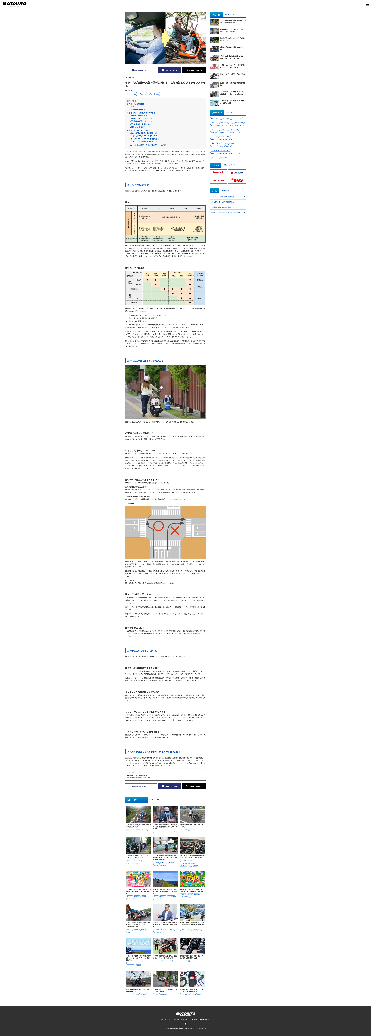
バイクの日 (235, 129)
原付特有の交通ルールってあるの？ (143, 121)
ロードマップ (184, 865)
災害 (146, 830)
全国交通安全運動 (172, 832)
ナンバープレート (170, 929)
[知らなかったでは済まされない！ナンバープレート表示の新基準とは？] (192, 979)
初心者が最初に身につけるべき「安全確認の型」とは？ (232, 39)
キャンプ (156, 896)
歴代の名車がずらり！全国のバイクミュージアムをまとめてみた (232, 30)
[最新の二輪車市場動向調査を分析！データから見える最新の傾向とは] (192, 946)
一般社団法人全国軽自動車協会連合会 (222, 197)
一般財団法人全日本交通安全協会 (221, 207)
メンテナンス (225, 136)
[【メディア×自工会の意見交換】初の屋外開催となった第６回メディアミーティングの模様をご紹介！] (138, 912)
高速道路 (139, 965)
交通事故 (190, 894)
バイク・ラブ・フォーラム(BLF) (135, 860)
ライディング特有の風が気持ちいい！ (144, 136)
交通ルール (143, 94)
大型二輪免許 (143, 994)
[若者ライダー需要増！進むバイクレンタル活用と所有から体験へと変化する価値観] (165, 879)
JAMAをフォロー (170, 70)
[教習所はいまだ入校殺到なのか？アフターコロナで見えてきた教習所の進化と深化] (192, 912)
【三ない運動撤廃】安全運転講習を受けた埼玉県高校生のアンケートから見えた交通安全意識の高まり (165, 858)
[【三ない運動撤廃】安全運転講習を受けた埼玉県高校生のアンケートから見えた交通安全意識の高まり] (165, 845)
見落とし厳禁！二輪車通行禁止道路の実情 (232, 84)
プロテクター (224, 129)
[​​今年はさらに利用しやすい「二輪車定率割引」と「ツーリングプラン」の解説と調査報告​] (138, 946)
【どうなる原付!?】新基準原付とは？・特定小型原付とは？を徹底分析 (232, 57)
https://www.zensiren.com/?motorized (138, 777)
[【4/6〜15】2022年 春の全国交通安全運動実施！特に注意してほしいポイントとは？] (138, 879)
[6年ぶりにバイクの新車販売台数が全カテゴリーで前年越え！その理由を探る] (192, 845)
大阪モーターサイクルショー (220, 154)
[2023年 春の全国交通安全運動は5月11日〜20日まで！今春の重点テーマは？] (192, 879)
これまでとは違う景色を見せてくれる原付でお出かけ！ (148, 145)
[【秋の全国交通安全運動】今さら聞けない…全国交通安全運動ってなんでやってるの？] (165, 814)
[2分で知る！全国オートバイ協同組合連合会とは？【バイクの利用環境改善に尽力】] (165, 912)
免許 (151, 94)
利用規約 (176, 1019)
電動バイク (224, 132)
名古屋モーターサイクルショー (220, 150)
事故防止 (156, 832)
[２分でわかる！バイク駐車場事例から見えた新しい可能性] (165, 979)
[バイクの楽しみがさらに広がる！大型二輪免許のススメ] (138, 979)
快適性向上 (156, 994)
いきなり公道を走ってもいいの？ (142, 118)
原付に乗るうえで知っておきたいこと (142, 113)
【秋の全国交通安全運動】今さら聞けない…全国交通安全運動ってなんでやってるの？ (165, 827)
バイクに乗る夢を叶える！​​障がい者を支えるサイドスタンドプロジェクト (165, 957)
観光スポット (130, 932)
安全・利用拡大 (131, 77)
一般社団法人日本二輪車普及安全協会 (222, 202)
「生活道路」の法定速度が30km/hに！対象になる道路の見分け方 (233, 21)
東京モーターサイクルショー (220, 139)
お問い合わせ (185, 1019)
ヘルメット (215, 136)
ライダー (214, 129)
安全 (192, 897)
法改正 (200, 994)
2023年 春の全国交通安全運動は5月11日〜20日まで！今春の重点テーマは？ (191, 890)
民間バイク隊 (140, 830)
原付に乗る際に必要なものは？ (142, 124)
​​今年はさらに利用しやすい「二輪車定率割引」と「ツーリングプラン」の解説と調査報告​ (138, 958)
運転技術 (164, 865)
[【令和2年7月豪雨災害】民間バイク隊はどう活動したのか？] (138, 814)
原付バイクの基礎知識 (136, 104)
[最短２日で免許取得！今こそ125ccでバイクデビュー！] (192, 814)
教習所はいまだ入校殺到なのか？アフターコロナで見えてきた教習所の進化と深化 (192, 925)
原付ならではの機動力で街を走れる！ (144, 133)
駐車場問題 (164, 994)
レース (234, 139)
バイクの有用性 (131, 94)
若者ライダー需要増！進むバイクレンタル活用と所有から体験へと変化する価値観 (165, 891)
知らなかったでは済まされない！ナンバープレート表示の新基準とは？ (192, 990)
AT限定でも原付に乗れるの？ (141, 115)
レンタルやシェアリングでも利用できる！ (145, 139)
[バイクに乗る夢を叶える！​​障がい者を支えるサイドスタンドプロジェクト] (165, 946)
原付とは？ (135, 106)
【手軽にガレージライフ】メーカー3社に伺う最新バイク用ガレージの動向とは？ (232, 93)
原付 (157, 94)
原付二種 (192, 830)
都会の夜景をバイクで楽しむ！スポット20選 (232, 48)
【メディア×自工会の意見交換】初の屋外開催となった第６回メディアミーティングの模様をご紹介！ (138, 925)
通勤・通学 (156, 865)
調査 (191, 961)
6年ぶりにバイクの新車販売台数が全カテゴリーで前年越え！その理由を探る (192, 857)
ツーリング (130, 896)
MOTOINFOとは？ (166, 1019)
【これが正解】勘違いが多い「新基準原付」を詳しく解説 (232, 102)
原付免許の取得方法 (138, 109)
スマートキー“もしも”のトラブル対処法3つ (233, 75)
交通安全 (171, 862)
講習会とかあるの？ (138, 127)
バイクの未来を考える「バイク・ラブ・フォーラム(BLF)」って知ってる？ (138, 857)
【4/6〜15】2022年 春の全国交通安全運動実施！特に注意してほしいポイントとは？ (138, 891)
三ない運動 (156, 862)
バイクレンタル (157, 899)
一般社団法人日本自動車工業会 (200, 1019)
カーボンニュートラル (186, 860)
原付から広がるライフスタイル (139, 130)
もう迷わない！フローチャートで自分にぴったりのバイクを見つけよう (232, 66)
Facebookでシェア (142, 70)
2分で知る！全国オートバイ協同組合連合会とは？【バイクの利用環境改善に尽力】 (165, 925)
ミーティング (234, 132)
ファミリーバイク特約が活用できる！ (144, 141)
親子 (227, 143)
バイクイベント (138, 963)
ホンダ (234, 143)
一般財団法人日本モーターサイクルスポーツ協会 (225, 212)
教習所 (195, 865)
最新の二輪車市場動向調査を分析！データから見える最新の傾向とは (192, 957)
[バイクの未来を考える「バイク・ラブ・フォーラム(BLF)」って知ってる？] (138, 845)
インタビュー (184, 929)
